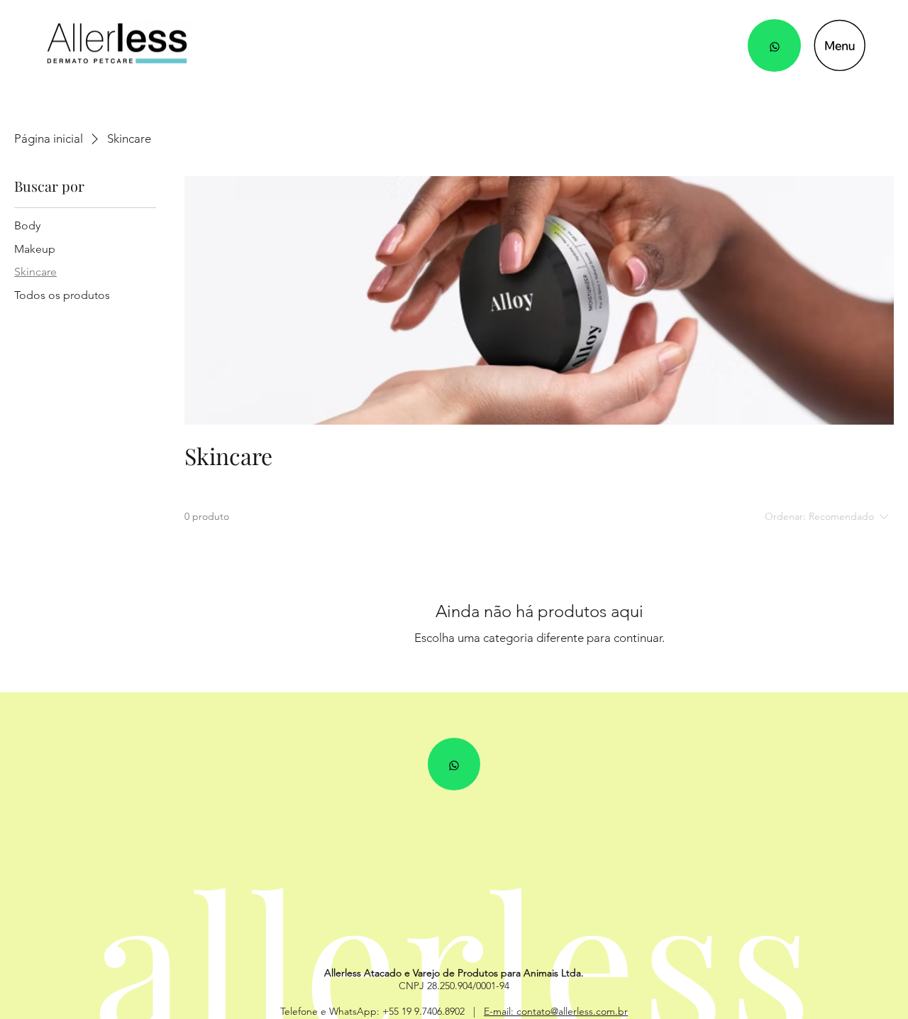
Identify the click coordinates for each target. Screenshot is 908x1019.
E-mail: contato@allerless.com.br (556, 1011)
